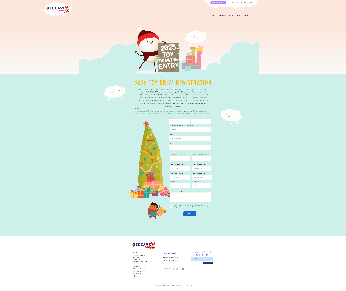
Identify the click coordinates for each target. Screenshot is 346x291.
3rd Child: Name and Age (177, 173)
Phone (172, 144)
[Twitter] (245, 3)
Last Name (194, 118)
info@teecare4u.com (141, 276)
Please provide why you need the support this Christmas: (185, 191)
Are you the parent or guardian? (201, 154)
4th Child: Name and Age (199, 173)
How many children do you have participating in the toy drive (179, 153)
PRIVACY (164, 275)
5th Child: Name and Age (177, 182)
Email (171, 134)
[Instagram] (248, 3)
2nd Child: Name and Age (199, 164)
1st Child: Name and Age (177, 164)
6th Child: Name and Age (199, 182)
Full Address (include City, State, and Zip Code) (182, 125)
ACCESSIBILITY (181, 275)
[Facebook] (242, 3)
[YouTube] (251, 3)
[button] (218, 2)
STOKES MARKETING (187, 285)
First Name (173, 118)
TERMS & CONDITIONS (172, 275)
